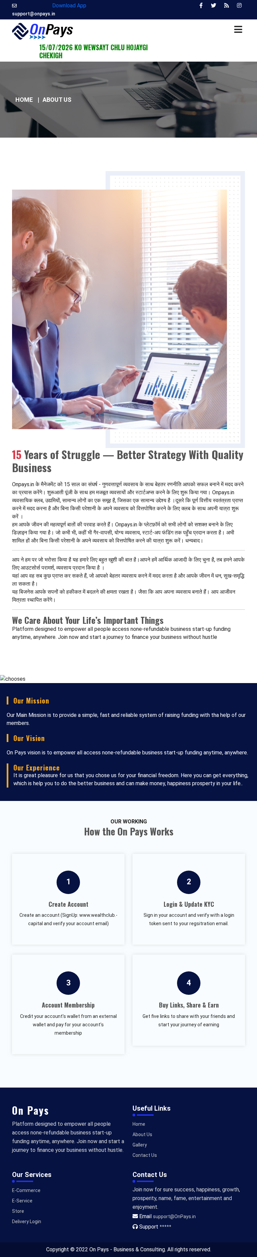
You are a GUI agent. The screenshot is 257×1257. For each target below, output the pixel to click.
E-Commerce (26, 1190)
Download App (69, 5)
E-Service (22, 1200)
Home (24, 99)
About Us (142, 1134)
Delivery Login (26, 1221)
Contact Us (145, 1155)
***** (165, 1227)
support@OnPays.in (174, 1216)
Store (18, 1211)
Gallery (140, 1145)
